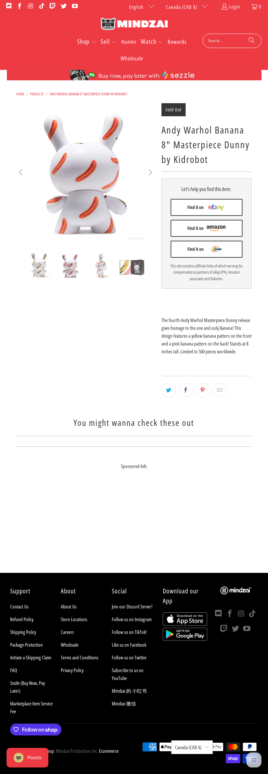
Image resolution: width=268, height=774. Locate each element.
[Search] (251, 41)
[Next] (150, 172)
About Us (68, 606)
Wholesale (69, 644)
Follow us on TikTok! (129, 632)
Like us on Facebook (129, 644)
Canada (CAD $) (182, 7)
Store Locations (74, 619)
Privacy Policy (72, 670)
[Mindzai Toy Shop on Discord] (8, 6)
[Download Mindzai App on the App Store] (185, 624)
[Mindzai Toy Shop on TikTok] (41, 6)
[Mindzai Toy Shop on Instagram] (30, 6)
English (137, 7)
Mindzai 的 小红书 (129, 690)
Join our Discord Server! (132, 606)
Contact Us (19, 606)
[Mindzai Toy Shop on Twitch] (52, 6)
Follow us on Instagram (132, 619)
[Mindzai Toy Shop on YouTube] (74, 6)
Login (234, 6)
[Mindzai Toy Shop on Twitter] (63, 6)
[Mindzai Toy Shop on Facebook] (19, 6)
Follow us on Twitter (129, 657)
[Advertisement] (134, 527)
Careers (67, 632)
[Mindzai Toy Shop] (134, 25)
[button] (86, 42)
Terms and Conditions (79, 657)
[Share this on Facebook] (185, 390)
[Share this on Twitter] (168, 390)
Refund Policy (21, 619)
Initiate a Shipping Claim (30, 657)
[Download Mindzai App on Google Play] (185, 639)
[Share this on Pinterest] (202, 390)
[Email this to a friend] (219, 390)
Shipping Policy (23, 632)
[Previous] (21, 172)
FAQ (13, 670)
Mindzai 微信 (124, 703)
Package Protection (26, 644)
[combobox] (232, 41)
